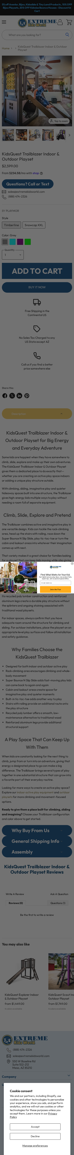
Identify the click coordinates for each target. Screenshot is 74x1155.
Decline (35, 1136)
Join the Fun (55, 589)
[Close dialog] (72, 563)
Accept (35, 1126)
